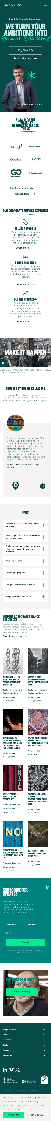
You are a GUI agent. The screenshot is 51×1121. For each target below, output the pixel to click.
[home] (11, 5)
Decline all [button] (37, 1115)
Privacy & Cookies (34, 1090)
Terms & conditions (20, 1090)
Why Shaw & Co (25, 50)
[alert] (25, 1107)
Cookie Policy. (13, 1109)
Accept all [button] (14, 1115)
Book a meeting (22, 992)
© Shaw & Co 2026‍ (7, 1090)
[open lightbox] (3, 363)
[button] (45, 5)
